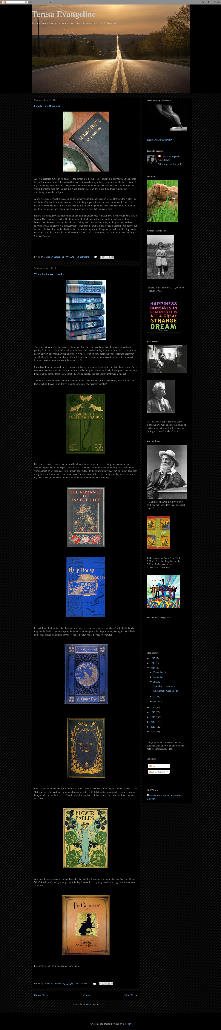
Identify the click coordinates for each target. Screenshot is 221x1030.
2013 (153, 712)
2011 (153, 721)
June (155, 681)
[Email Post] (95, 256)
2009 (153, 731)
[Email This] (101, 257)
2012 (153, 717)
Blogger (126, 1023)
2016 (153, 663)
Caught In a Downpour (47, 106)
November (158, 676)
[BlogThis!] (104, 257)
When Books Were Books (49, 274)
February (158, 701)
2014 (153, 707)
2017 (153, 658)
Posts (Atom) (92, 1004)
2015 (153, 667)
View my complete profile (170, 164)
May (155, 696)
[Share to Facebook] (110, 257)
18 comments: (83, 983)
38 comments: (84, 256)
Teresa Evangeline (64, 14)
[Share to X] (107, 257)
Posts (153, 766)
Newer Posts (41, 995)
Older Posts (130, 995)
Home (86, 995)
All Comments (158, 771)
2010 (153, 726)
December (158, 672)
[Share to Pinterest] (112, 257)
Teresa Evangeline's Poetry (159, 139)
